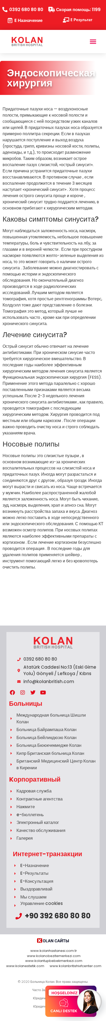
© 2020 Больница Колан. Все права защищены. (53, 981)
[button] (93, 41)
